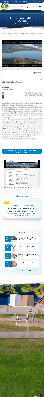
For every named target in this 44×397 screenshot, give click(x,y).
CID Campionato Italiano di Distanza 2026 (27, 255)
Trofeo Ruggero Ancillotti (26, 246)
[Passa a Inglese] (39, 1)
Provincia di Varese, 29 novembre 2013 (17, 188)
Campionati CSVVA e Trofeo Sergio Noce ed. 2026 (27, 238)
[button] (21, 7)
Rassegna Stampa (14, 24)
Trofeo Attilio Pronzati (25, 263)
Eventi (6, 202)
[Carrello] (27, 7)
